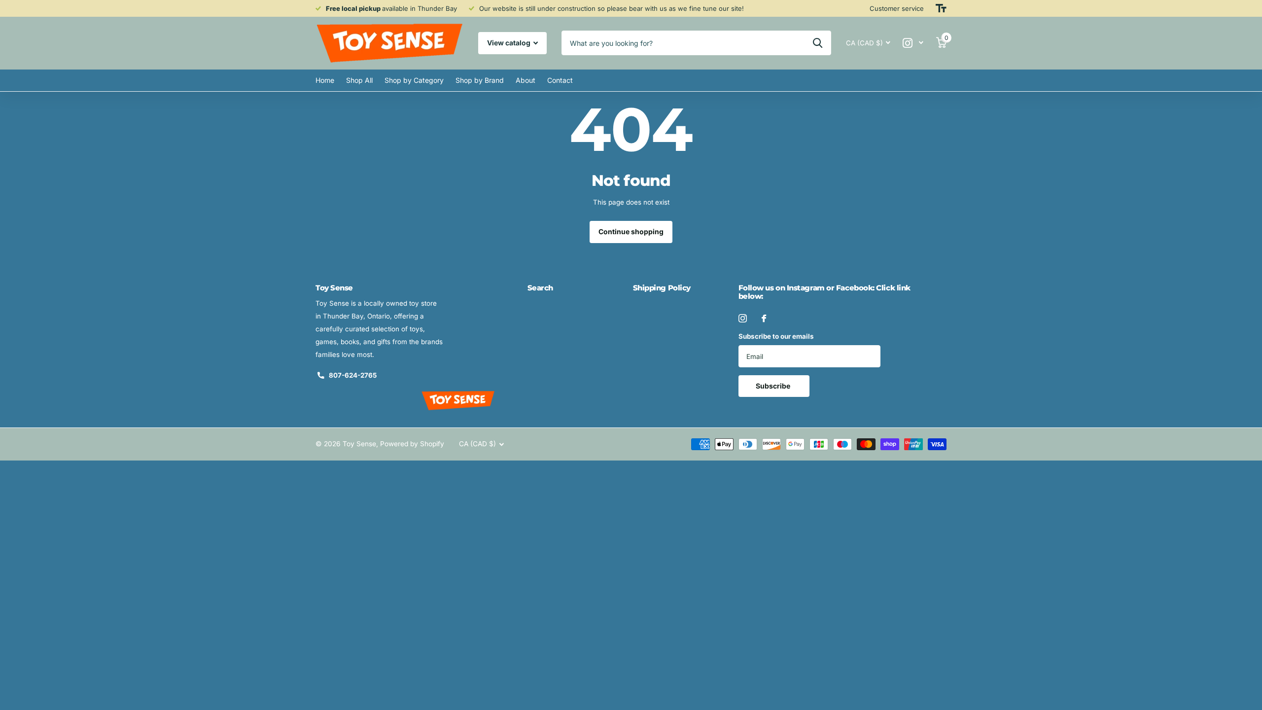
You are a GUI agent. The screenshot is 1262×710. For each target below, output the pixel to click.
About (525, 80)
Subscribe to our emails (776, 336)
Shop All (359, 80)
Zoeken (817, 43)
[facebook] (764, 318)
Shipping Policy (662, 287)
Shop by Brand (480, 80)
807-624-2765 (353, 375)
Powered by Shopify (412, 444)
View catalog (509, 42)
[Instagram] (742, 318)
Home (325, 80)
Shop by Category (414, 80)
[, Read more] (913, 43)
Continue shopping (631, 231)
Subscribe (774, 386)
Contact (560, 80)
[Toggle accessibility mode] (941, 8)
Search (540, 287)
